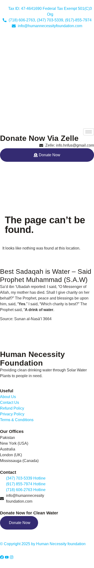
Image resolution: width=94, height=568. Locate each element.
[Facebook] (2, 557)
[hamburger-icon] (88, 131)
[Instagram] (11, 557)
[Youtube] (7, 557)
